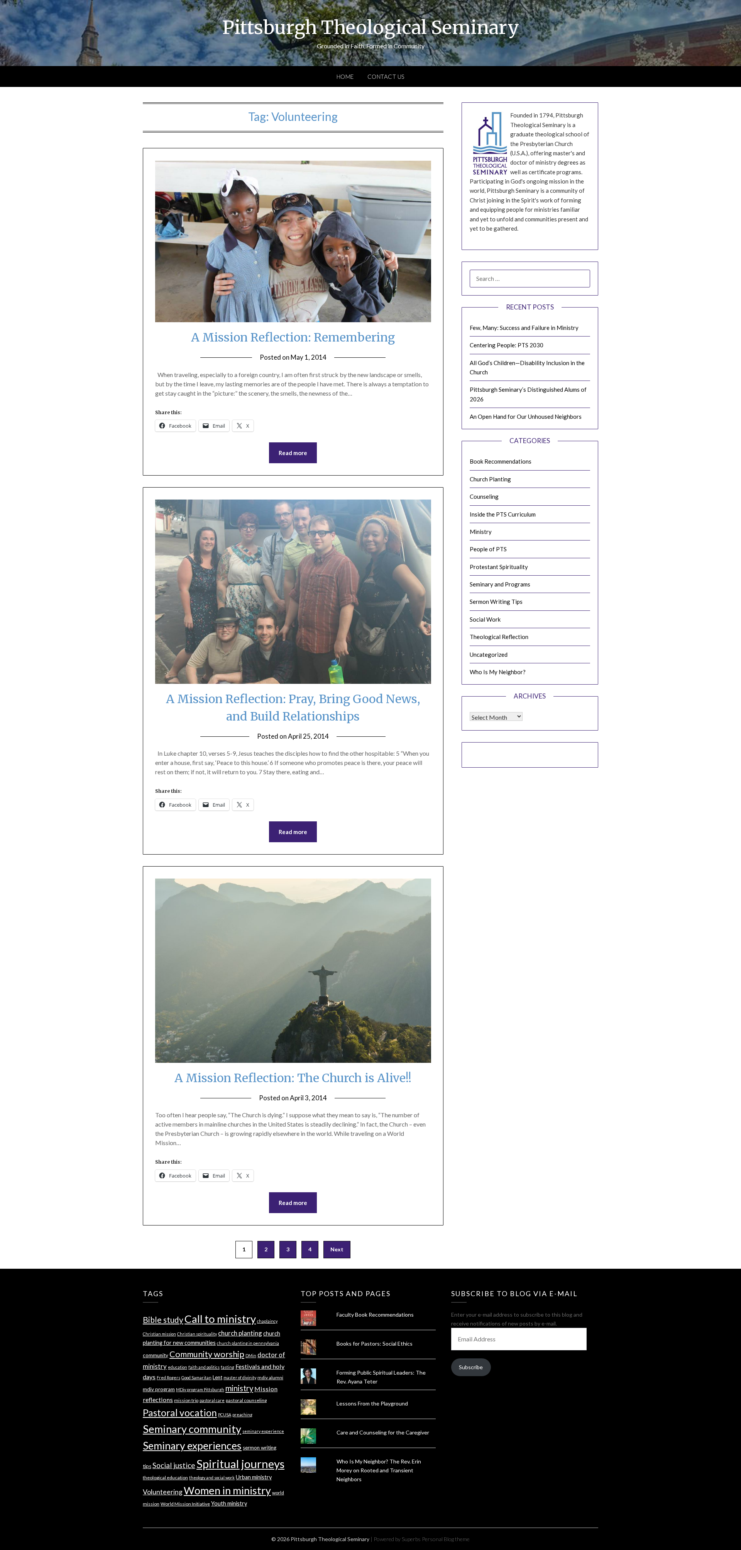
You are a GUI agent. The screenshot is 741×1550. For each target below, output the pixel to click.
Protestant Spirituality (499, 566)
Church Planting (490, 479)
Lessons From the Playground (372, 1403)
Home (345, 76)
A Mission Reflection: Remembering (293, 337)
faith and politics (204, 1367)
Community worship (206, 1354)
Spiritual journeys (240, 1463)
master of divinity (239, 1377)
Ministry (481, 531)
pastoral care (212, 1400)
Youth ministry (229, 1503)
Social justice (173, 1465)
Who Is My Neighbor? (498, 671)
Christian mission (159, 1333)
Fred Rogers (168, 1377)
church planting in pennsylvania (248, 1343)
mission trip (186, 1400)
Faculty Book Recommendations (375, 1314)
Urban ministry (254, 1477)
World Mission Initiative (185, 1504)
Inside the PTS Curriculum (503, 514)
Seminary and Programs (500, 584)
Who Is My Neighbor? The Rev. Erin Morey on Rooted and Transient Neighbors (379, 1470)
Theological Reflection (499, 636)
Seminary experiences (192, 1446)
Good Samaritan (196, 1377)
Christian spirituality (197, 1333)
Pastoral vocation (180, 1412)
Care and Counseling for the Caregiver (383, 1432)
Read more (293, 452)
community (155, 1355)
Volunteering (163, 1492)
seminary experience (263, 1431)
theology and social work (212, 1477)
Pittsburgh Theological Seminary (370, 27)
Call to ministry (220, 1318)
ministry (239, 1388)
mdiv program (159, 1389)
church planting (240, 1333)
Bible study (163, 1319)
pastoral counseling (246, 1400)
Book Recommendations (500, 461)
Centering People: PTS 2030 (506, 345)
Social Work (485, 619)
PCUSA (224, 1414)
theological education (165, 1477)
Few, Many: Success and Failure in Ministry (524, 327)
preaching (242, 1414)
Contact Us (386, 76)
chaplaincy (267, 1321)
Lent (217, 1377)
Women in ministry (227, 1490)
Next (336, 1249)
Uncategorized (489, 654)
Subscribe (471, 1367)
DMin (250, 1355)
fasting (227, 1367)
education (177, 1367)
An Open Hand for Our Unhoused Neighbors (526, 416)
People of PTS (488, 549)
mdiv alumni (270, 1377)
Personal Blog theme (446, 1539)
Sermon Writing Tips (496, 601)
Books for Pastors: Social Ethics (375, 1343)
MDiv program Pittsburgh (200, 1389)
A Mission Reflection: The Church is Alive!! (292, 1078)
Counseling (484, 496)
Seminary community (192, 1429)
